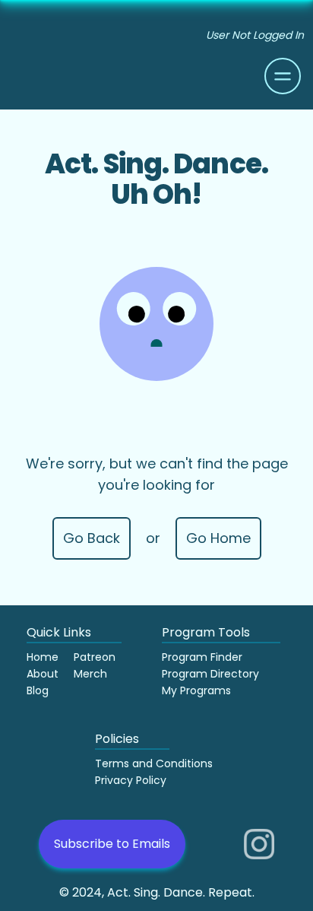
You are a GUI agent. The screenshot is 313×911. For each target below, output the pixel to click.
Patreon (94, 657)
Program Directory (210, 673)
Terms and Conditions (154, 763)
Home (42, 657)
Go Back (91, 538)
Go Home (218, 538)
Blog (38, 690)
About (42, 673)
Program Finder (202, 657)
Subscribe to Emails (112, 843)
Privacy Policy (130, 780)
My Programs (196, 690)
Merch (90, 673)
